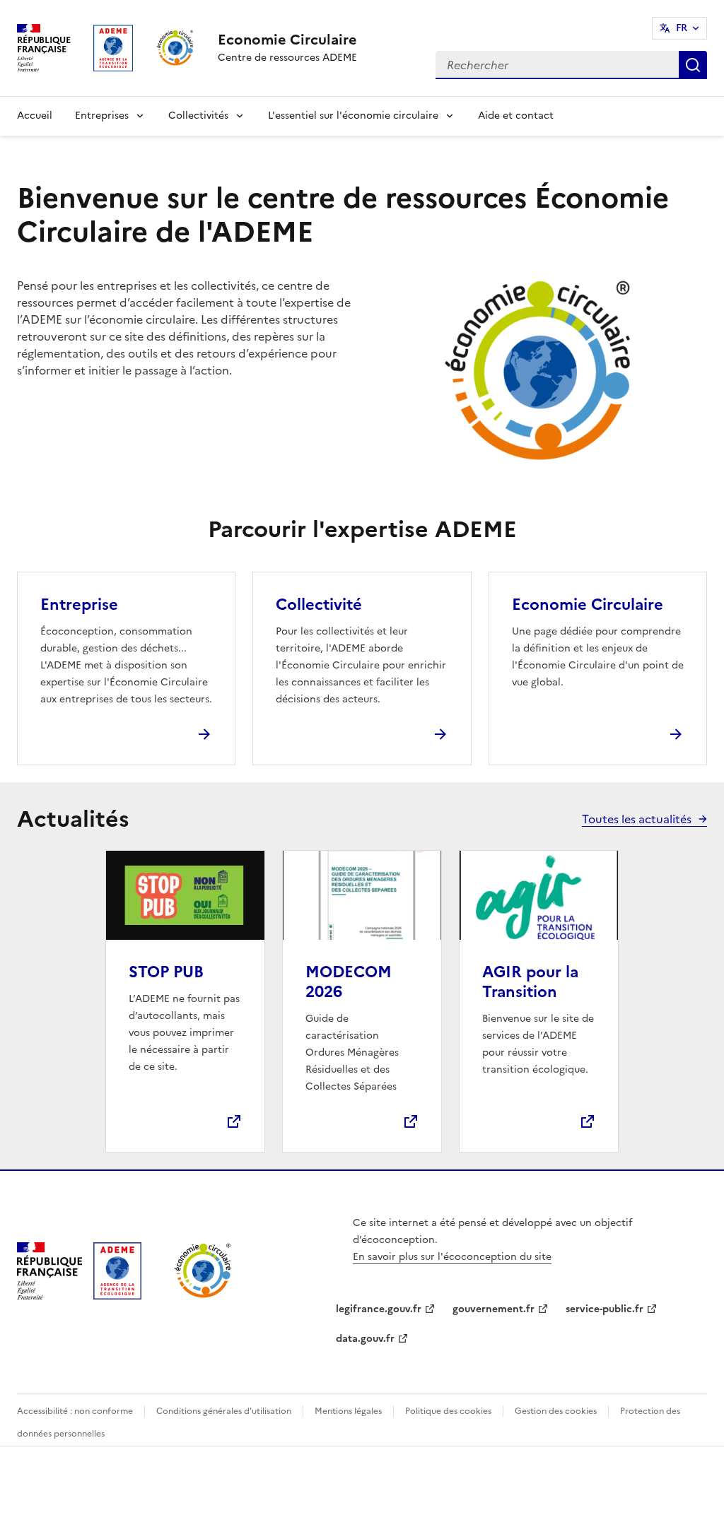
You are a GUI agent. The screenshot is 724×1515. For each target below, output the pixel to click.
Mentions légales (348, 1411)
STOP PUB (166, 972)
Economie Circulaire (587, 604)
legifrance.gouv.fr (378, 1309)
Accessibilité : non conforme (75, 1411)
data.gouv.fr (365, 1338)
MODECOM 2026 (348, 981)
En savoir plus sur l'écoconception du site (452, 1256)
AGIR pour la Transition (530, 981)
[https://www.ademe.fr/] (117, 1295)
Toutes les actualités (636, 818)
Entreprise (79, 604)
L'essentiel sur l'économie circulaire (353, 115)
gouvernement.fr (493, 1309)
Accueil (34, 115)
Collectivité (319, 604)
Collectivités (198, 115)
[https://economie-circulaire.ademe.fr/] (203, 1295)
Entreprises (102, 115)
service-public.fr (604, 1309)
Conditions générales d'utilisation (223, 1411)
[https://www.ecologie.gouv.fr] (49, 1295)
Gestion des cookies (556, 1411)
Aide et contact (516, 115)
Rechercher (693, 65)
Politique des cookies (448, 1411)
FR (681, 27)
